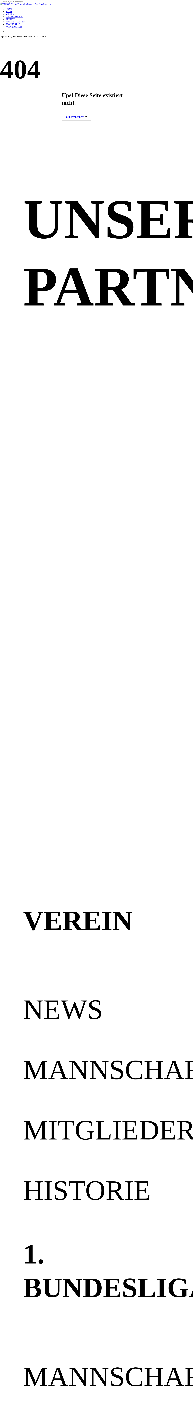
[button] (76, 117)
